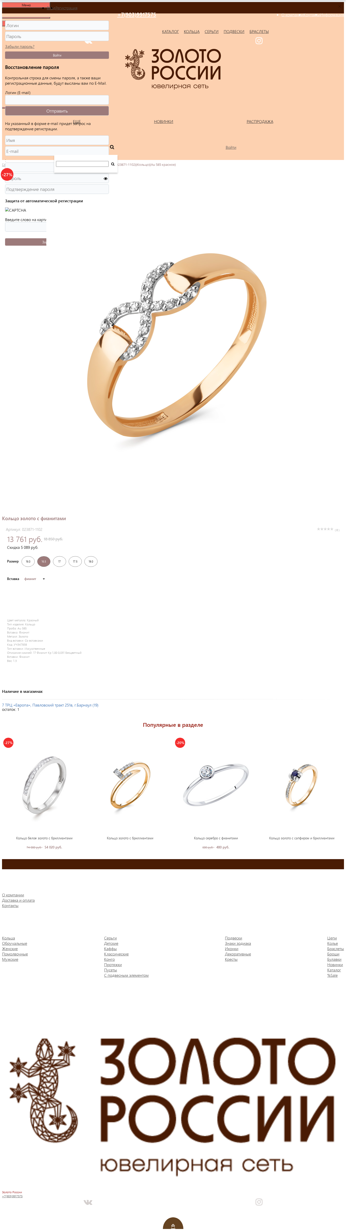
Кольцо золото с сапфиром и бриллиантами (301, 838)
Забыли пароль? (19, 46)
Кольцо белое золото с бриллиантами (44, 838)
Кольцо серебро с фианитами (216, 838)
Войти (57, 55)
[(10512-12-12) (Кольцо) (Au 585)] (301, 785)
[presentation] (6, 792)
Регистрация (66, 7)
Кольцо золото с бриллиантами (130, 838)
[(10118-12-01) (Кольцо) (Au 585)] (130, 785)
